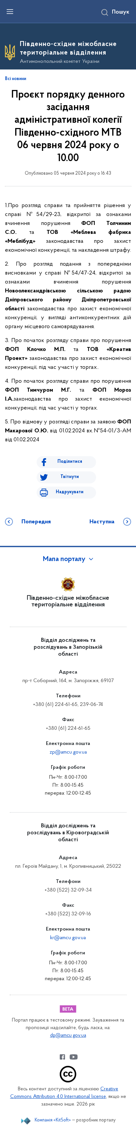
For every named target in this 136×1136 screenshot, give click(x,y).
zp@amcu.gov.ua (68, 752)
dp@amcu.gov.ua (68, 1035)
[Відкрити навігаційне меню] (10, 11)
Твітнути (69, 476)
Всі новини (15, 79)
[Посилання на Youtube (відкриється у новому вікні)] (74, 1057)
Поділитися (69, 461)
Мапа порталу (64, 559)
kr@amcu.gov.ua (68, 937)
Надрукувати (70, 492)
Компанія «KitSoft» (53, 1120)
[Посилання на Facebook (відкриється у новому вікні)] (62, 1057)
